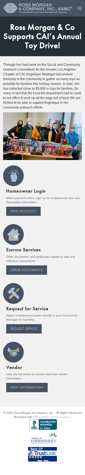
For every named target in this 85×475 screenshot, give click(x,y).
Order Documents (27, 270)
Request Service (24, 328)
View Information (27, 387)
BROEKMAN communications (52, 417)
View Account (23, 211)
